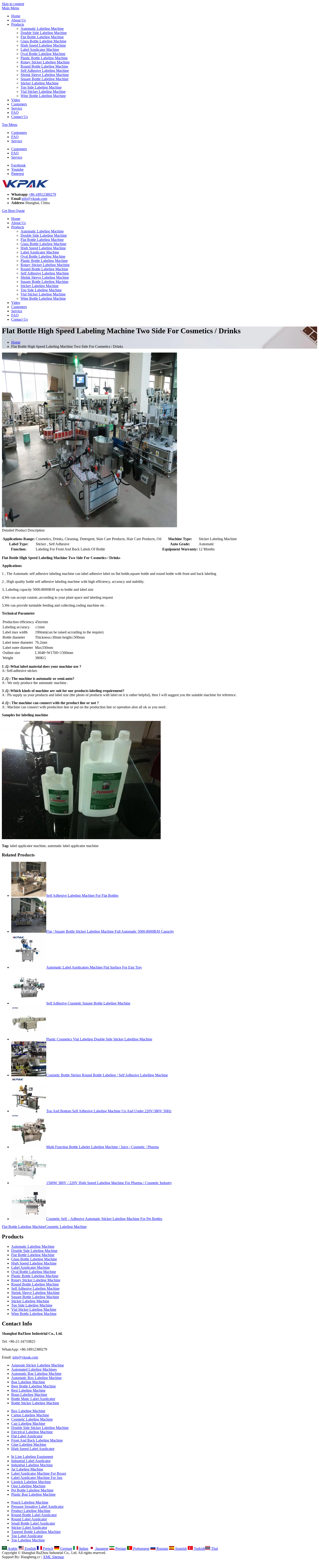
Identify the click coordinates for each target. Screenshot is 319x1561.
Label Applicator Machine (40, 50)
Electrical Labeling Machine (32, 1432)
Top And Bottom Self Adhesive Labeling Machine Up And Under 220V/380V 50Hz (108, 1111)
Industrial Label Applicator (31, 1461)
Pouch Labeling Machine (29, 1502)
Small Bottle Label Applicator (33, 1523)
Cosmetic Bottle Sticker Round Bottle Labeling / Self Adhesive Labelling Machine (107, 1075)
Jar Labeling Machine (27, 1469)
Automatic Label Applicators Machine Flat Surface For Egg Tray (94, 967)
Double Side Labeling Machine (44, 33)
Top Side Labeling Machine (41, 87)
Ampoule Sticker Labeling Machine (37, 1365)
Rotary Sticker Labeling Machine (45, 62)
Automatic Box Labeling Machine (36, 1378)
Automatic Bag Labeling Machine (36, 1374)
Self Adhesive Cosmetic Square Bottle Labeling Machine (88, 1003)
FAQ (15, 113)
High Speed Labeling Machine (43, 45)
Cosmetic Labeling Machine (66, 1227)
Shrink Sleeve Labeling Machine (45, 75)
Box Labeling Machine (28, 1411)
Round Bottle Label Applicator (34, 1515)
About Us (18, 20)
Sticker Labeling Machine (40, 83)
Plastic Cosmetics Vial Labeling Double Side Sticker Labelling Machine (99, 1039)
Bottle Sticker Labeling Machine (35, 1403)
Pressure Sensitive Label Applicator (37, 1507)
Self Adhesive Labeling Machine (45, 71)
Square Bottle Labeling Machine (44, 79)
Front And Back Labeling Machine (37, 1440)
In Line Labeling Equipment (32, 1457)
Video (15, 100)
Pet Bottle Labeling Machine (32, 1490)
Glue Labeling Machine (28, 1444)
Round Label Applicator (29, 1519)
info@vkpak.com (34, 199)
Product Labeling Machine (30, 1511)
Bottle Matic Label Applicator (33, 1399)
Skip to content (13, 4)
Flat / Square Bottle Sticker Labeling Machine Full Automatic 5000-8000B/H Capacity (110, 931)
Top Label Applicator (27, 1536)
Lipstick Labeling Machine (31, 1482)
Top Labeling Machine (28, 1540)
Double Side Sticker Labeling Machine (40, 1428)
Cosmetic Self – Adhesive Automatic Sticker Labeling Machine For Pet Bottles (104, 1219)
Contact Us (19, 117)
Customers (19, 104)
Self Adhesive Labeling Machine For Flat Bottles (82, 895)
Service (16, 108)
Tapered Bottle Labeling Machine (36, 1532)
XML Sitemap (53, 1557)
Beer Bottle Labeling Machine (33, 1386)
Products (17, 24)
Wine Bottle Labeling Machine (43, 96)
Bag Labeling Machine (28, 1382)
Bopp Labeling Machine (29, 1395)
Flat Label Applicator (27, 1436)
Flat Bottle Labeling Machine (42, 37)
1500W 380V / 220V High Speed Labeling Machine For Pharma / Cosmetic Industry (109, 1183)
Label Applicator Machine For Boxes (38, 1473)
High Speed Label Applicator (32, 1449)
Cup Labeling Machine (28, 1423)
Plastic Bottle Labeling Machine (44, 58)
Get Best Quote (13, 211)
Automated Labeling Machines (34, 1369)
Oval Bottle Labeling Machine (43, 54)
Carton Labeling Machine (30, 1415)
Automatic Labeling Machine (42, 29)
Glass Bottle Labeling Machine (43, 41)
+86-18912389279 (42, 194)
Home (15, 16)
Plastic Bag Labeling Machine (33, 1494)
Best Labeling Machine (28, 1390)
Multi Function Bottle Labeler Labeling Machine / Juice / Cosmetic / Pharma (102, 1147)
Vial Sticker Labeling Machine (43, 92)
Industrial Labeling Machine (32, 1465)
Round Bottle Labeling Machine (44, 66)
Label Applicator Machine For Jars (36, 1478)
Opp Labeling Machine (28, 1486)
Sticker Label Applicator (29, 1528)
